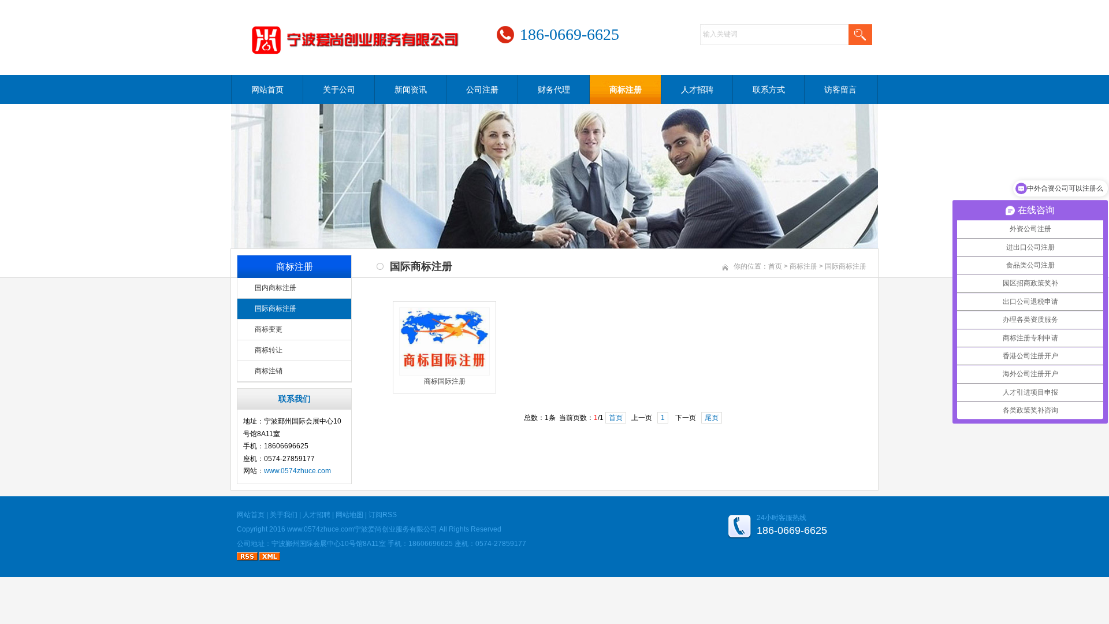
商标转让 (268, 350)
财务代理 (554, 89)
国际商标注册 (275, 308)
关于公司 (339, 89)
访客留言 (840, 89)
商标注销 (268, 371)
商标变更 (268, 329)
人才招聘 (697, 89)
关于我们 (283, 515)
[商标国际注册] (444, 373)
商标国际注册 (445, 381)
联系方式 (769, 89)
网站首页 (267, 89)
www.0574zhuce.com (297, 471)
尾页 (712, 418)
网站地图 (349, 515)
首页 (775, 266)
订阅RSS (383, 515)
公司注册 (482, 89)
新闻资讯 (411, 89)
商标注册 (625, 89)
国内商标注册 (275, 288)
